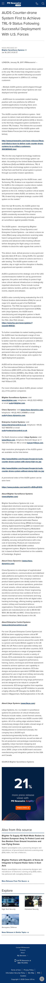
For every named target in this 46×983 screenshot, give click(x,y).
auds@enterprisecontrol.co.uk (14, 430)
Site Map (31, 973)
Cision (27, 979)
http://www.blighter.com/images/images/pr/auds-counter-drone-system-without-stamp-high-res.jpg (23, 469)
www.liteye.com (8, 440)
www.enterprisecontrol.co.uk (14, 424)
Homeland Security (32, 909)
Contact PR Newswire (23, 947)
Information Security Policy (15, 973)
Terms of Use (16, 970)
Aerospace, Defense (9, 927)
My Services (22, 955)
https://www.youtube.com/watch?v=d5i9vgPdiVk (22, 487)
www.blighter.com (9, 400)
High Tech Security (8, 909)
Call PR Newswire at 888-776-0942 (23, 961)
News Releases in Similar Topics (14, 932)
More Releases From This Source (14, 881)
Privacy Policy (29, 970)
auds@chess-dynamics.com (13, 415)
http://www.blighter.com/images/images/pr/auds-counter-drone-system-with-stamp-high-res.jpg (22, 460)
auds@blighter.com (17, 403)
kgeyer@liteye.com (35, 442)
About (23, 953)
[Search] (43, 3)
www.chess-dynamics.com (32, 409)
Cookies (23, 976)
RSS (38, 973)
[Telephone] (37, 3)
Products (23, 950)
